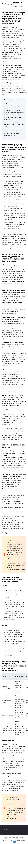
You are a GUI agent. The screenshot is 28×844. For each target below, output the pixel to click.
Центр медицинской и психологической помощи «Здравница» (12, 46)
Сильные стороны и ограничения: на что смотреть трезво (14, 124)
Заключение (10, 138)
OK (14, 842)
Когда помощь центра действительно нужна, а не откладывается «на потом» (13, 106)
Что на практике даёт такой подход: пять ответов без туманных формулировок (14, 113)
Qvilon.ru (17, 3)
